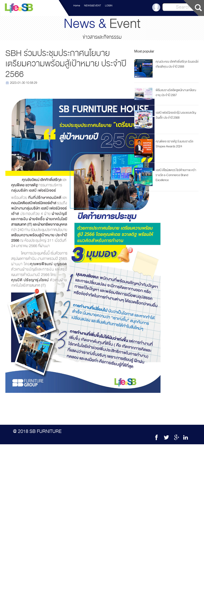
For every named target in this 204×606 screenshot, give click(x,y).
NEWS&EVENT (92, 5)
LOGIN (108, 5)
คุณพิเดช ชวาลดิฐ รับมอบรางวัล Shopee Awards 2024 (174, 144)
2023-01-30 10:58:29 (23, 83)
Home (76, 5)
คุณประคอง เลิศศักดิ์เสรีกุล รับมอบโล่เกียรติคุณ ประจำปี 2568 (177, 64)
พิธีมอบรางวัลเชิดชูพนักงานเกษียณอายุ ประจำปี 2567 (176, 93)
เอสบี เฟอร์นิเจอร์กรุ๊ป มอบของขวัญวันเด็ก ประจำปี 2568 (176, 115)
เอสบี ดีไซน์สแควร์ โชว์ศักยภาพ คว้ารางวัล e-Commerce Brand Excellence (176, 175)
